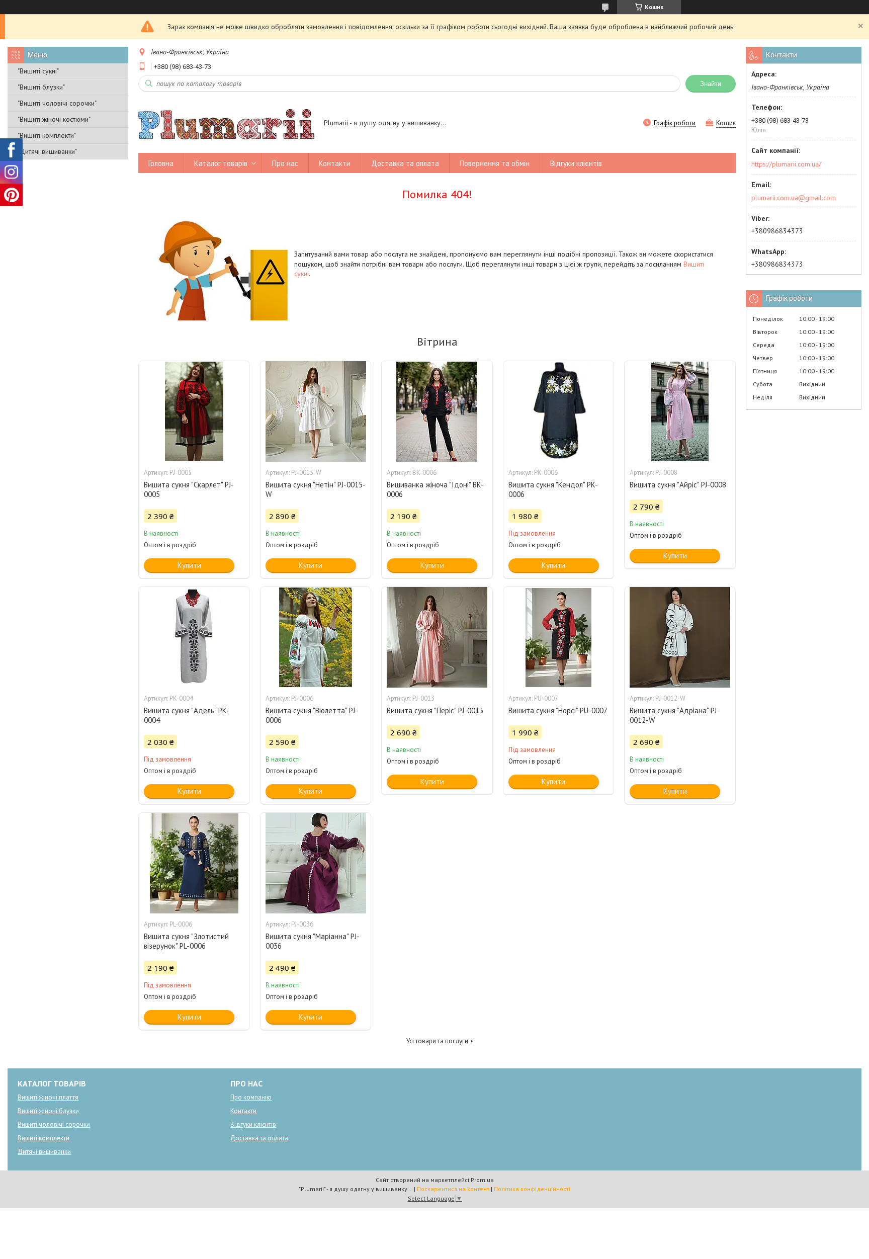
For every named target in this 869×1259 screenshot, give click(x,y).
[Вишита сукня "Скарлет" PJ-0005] (194, 411)
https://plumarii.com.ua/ (786, 164)
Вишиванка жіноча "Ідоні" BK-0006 (435, 489)
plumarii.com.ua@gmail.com (793, 197)
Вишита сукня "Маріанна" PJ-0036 (313, 941)
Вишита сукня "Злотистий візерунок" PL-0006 (186, 941)
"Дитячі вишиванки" (47, 151)
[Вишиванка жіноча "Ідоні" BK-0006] (437, 411)
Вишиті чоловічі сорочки (54, 1124)
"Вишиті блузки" (41, 87)
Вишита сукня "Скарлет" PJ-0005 (189, 489)
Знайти (710, 84)
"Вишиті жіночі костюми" (54, 119)
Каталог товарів (220, 163)
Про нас (285, 163)
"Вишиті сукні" (38, 70)
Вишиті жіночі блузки (48, 1111)
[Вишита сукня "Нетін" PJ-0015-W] (315, 411)
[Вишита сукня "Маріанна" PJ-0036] (315, 863)
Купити (189, 565)
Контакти (335, 163)
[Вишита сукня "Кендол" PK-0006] (558, 411)
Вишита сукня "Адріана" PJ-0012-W (675, 715)
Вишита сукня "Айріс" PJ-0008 (678, 484)
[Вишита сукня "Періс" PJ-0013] (437, 637)
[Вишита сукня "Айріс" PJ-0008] (680, 411)
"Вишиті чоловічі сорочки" (57, 103)
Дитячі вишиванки (44, 1151)
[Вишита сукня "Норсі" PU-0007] (558, 637)
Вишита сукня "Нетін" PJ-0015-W (316, 489)
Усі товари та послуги (437, 1041)
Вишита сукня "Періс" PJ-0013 (435, 710)
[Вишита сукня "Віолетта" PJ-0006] (315, 637)
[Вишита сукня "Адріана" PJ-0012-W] (680, 637)
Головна (160, 163)
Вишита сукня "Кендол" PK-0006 (553, 489)
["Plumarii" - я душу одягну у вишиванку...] (226, 124)
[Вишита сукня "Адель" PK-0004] (194, 637)
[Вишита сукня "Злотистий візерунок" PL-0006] (194, 863)
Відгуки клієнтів (576, 163)
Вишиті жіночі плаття (48, 1097)
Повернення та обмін (495, 163)
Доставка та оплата (405, 163)
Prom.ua (482, 1180)
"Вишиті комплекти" (47, 135)
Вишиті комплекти (43, 1138)
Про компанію (251, 1097)
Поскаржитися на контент (453, 1189)
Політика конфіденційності (532, 1189)
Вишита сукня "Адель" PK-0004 (186, 715)
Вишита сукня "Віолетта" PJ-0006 (312, 715)
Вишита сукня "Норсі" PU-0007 (557, 710)
